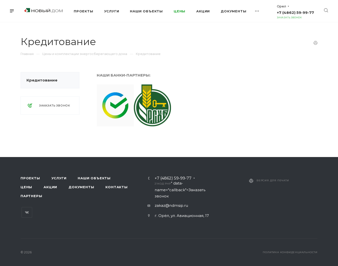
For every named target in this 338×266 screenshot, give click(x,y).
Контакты (116, 187)
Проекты (30, 178)
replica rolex (195, 129)
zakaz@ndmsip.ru (171, 205)
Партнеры (31, 196)
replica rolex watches (136, 129)
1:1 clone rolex (170, 129)
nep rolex (106, 129)
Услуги (59, 178)
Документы (81, 187)
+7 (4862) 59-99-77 (295, 12)
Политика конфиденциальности (290, 252)
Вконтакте (27, 212)
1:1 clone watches (224, 129)
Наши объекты (94, 178)
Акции (50, 187)
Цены (26, 187)
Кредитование (41, 80)
